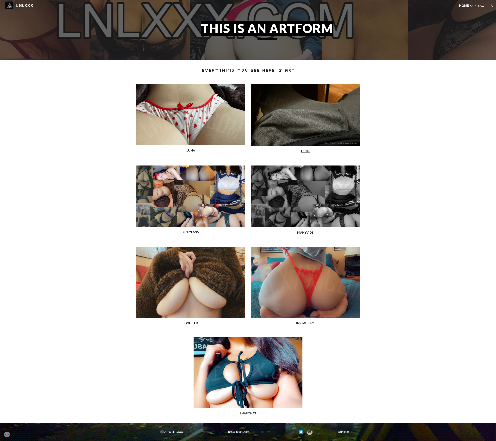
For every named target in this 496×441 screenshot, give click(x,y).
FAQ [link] (481, 5)
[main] (267, 30)
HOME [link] (464, 5)
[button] (491, 5)
